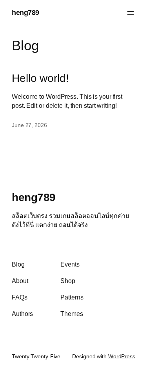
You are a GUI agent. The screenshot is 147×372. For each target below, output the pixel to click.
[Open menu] (130, 13)
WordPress (121, 356)
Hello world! (40, 78)
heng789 (25, 12)
